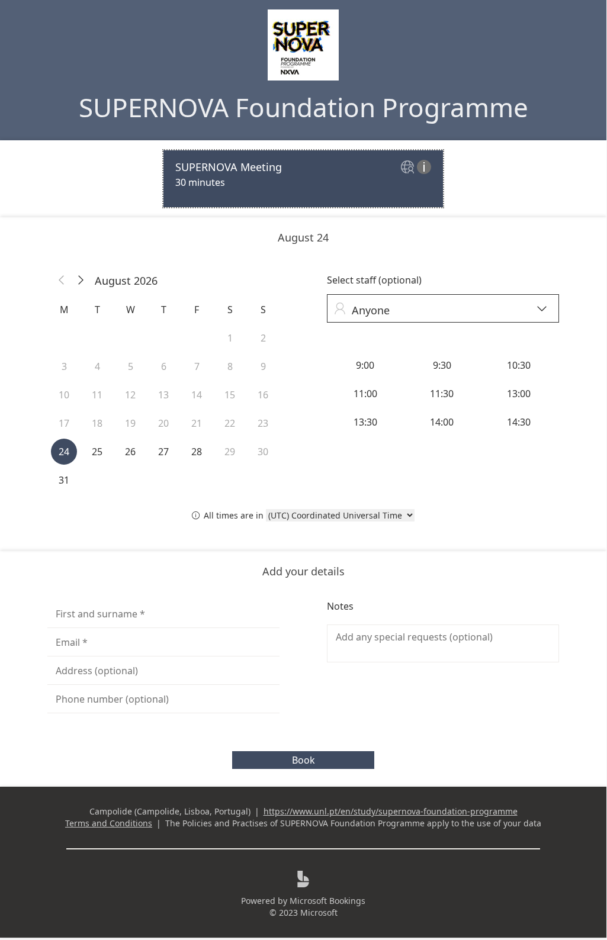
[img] (409, 168)
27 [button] (163, 451)
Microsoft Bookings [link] (327, 900)
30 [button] (263, 451)
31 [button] (64, 480)
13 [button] (163, 394)
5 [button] (130, 366)
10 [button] (64, 394)
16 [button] (263, 394)
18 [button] (97, 423)
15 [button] (229, 394)
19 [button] (130, 423)
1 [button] (230, 338)
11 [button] (97, 394)
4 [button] (97, 366)
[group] (443, 393)
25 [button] (97, 451)
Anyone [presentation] (440, 309)
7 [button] (197, 366)
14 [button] (196, 394)
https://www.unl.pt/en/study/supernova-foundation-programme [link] (391, 811)
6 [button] (163, 366)
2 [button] (263, 338)
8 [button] (230, 366)
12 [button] (130, 394)
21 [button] (196, 423)
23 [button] (263, 423)
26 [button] (130, 451)
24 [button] (64, 451)
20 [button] (163, 423)
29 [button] (229, 451)
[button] (61, 280)
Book (303, 760)
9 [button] (263, 366)
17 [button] (64, 423)
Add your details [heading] (303, 571)
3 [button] (64, 366)
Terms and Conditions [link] (108, 823)
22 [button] (229, 423)
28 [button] (196, 451)
